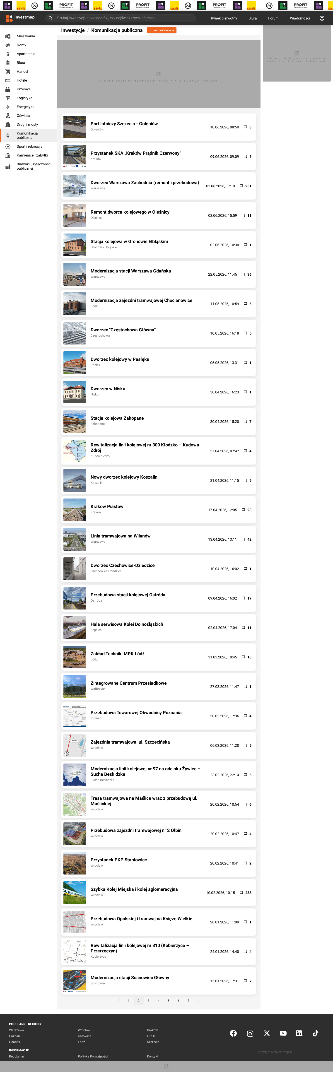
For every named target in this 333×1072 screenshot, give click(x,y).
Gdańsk (14, 1042)
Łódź (81, 1042)
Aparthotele (26, 54)
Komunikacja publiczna (27, 135)
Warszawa (16, 1030)
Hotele (22, 80)
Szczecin (153, 1042)
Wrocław (84, 1030)
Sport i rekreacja (30, 146)
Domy (21, 45)
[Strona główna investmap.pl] (20, 18)
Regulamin (16, 1056)
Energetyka (25, 107)
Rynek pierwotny (224, 18)
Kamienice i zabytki (32, 155)
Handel (22, 71)
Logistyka (24, 98)
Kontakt (152, 1056)
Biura (253, 18)
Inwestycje (73, 30)
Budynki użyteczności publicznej (34, 166)
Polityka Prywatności (93, 1056)
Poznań (14, 1036)
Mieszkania (26, 36)
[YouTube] (283, 1034)
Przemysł (24, 89)
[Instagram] (250, 1034)
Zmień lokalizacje (162, 30)
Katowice (84, 1036)
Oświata (23, 115)
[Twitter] (266, 1034)
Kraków (152, 1030)
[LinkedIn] (299, 1034)
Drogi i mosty (27, 124)
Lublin (151, 1036)
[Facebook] (233, 1034)
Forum (273, 18)
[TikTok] (315, 1034)
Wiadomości (300, 18)
